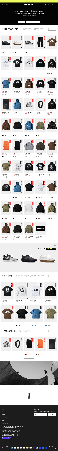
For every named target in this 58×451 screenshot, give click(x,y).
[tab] (10, 29)
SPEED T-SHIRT (33, 300)
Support (3, 411)
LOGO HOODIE (49, 112)
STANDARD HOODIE (5, 236)
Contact (3, 416)
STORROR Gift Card (40, 236)
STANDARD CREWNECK (17, 236)
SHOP (3, 4)
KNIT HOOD (4, 153)
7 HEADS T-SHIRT (16, 174)
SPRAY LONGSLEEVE (19, 300)
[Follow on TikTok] (55, 448)
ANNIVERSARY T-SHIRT (40, 174)
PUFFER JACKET (27, 153)
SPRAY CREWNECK (39, 91)
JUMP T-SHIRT (50, 50)
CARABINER (38, 112)
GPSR (3, 420)
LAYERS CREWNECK (5, 195)
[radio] (2, 52)
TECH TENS (4, 50)
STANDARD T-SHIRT (28, 195)
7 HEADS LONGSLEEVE (29, 174)
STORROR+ (7, 4)
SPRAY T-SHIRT (4, 300)
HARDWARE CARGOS (39, 50)
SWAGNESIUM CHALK (5, 112)
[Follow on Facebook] (49, 446)
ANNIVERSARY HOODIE (51, 174)
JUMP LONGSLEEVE (16, 91)
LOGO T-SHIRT (4, 91)
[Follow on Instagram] (52, 446)
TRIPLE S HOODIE (16, 112)
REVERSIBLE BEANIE (28, 112)
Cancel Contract (5, 423)
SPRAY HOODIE (27, 91)
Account (3, 414)
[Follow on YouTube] (55, 446)
